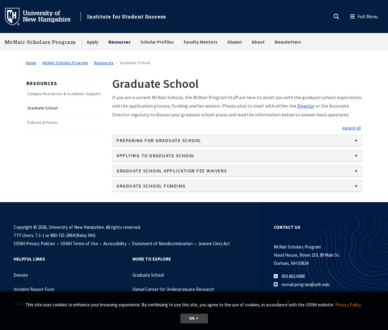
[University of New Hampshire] (42, 16)
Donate (21, 275)
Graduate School (42, 108)
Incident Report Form (34, 289)
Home (31, 62)
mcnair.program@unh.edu (306, 284)
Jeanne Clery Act (214, 243)
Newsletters (288, 42)
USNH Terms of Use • (81, 243)
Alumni (234, 42)
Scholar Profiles (157, 42)
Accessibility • (117, 243)
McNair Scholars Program (40, 41)
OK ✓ (194, 318)
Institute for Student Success (126, 16)
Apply (93, 42)
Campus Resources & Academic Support (64, 93)
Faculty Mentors (200, 42)
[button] (351, 127)
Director (306, 106)
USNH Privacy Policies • (36, 243)
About (258, 42)
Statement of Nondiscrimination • (164, 243)
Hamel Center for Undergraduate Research (173, 289)
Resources (119, 42)
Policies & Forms (42, 122)
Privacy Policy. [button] (348, 305)
